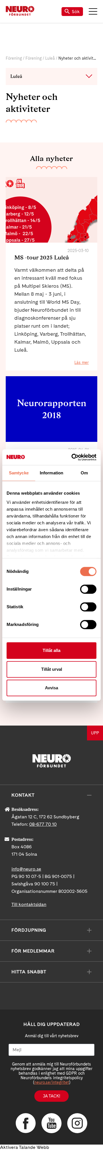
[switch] (88, 589)
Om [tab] (84, 472)
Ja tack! (51, 1096)
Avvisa (51, 687)
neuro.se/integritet (51, 1082)
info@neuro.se (26, 869)
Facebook (26, 1123)
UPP (95, 733)
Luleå (50, 58)
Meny (93, 11)
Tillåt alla (51, 650)
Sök (76, 11)
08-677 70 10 (43, 824)
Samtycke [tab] (19, 472)
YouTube (51, 1123)
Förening (14, 58)
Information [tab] (51, 472)
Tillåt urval (51, 669)
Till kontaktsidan (28, 904)
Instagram (77, 1123)
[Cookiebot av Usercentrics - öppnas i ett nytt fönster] (72, 457)
